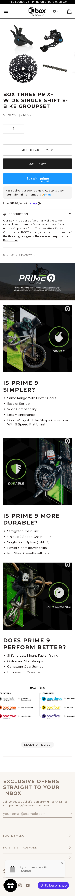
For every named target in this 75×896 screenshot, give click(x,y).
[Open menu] (9, 11)
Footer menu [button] (13, 835)
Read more (10, 240)
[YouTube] (28, 885)
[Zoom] (13, 77)
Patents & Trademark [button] (20, 847)
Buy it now (37, 163)
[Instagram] (20, 885)
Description (18, 213)
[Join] (68, 813)
